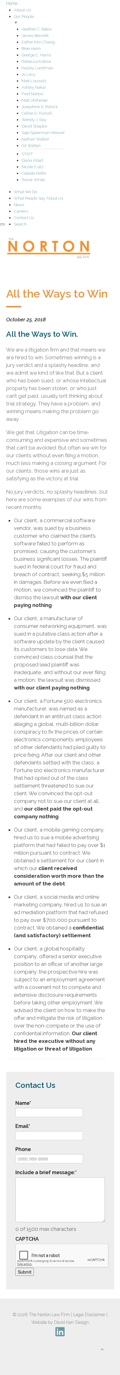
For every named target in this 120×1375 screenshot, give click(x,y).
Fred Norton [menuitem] (32, 94)
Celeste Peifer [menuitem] (34, 173)
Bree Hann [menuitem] (31, 48)
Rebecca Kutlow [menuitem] (36, 61)
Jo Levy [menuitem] (28, 74)
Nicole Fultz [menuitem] (33, 167)
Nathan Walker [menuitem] (35, 139)
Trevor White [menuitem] (33, 179)
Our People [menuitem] (24, 19)
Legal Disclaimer (89, 1314)
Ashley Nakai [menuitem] (34, 87)
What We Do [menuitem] (25, 191)
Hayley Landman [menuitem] (37, 68)
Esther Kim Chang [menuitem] (38, 42)
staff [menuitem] (28, 154)
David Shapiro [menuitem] (34, 126)
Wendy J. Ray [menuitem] (34, 119)
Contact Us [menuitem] (24, 217)
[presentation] (62, 1256)
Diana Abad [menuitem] (32, 160)
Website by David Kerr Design (60, 1322)
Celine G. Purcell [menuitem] (37, 113)
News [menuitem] (19, 204)
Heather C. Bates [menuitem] (36, 29)
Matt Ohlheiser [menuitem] (35, 100)
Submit (24, 1272)
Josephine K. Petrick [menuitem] (40, 106)
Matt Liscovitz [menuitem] (34, 81)
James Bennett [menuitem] (35, 35)
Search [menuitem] (20, 224)
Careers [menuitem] (21, 211)
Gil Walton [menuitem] (31, 145)
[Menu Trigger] (2, 224)
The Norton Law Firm (49, 1314)
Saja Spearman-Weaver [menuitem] (43, 132)
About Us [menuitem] (22, 10)
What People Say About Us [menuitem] (38, 198)
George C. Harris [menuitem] (36, 55)
